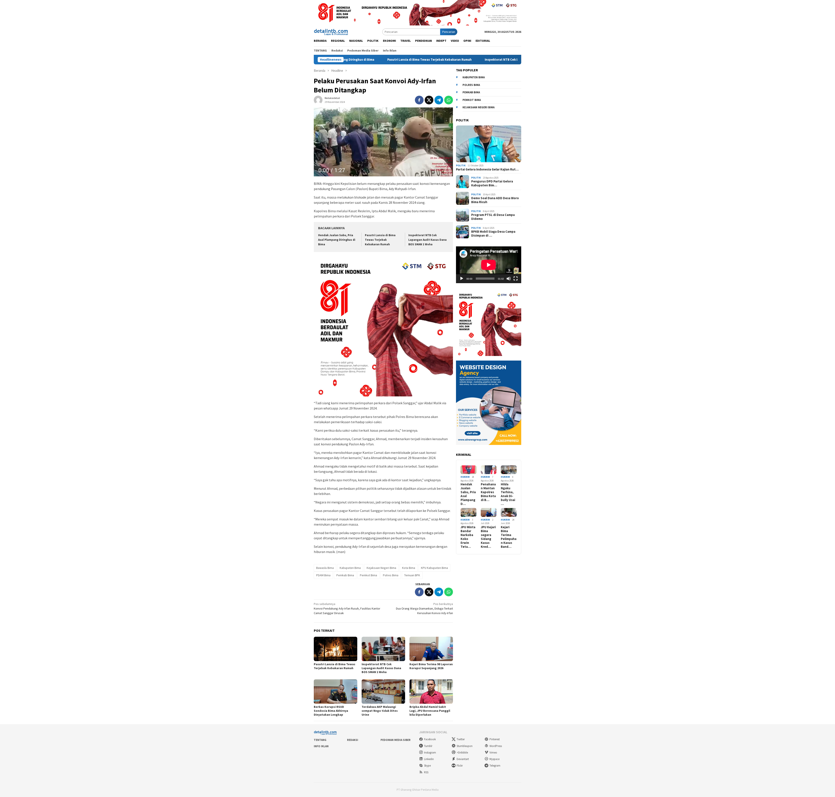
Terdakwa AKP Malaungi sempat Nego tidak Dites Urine (380, 711)
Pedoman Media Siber (396, 740)
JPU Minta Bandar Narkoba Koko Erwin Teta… (468, 537)
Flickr (460, 765)
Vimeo (493, 752)
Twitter (461, 739)
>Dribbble (462, 752)
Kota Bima (408, 568)
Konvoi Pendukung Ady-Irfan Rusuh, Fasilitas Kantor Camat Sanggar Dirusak (347, 608)
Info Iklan (321, 746)
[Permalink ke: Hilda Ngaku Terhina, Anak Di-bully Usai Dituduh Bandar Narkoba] (509, 469)
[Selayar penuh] (515, 278)
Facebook (430, 739)
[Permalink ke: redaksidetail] (318, 100)
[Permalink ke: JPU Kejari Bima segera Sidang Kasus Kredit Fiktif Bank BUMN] (489, 512)
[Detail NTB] (331, 31)
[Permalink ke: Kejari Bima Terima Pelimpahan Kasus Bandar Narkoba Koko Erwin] (509, 512)
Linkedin (429, 759)
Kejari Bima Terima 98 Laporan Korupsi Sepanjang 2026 (431, 666)
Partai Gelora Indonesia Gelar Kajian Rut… (487, 169)
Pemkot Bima (368, 575)
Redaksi (352, 740)
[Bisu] (508, 278)
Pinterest (494, 739)
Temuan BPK (412, 575)
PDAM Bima (323, 575)
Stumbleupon (465, 746)
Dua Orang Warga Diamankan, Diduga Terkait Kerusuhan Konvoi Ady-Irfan (424, 608)
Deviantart (463, 759)
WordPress (495, 746)
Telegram (494, 765)
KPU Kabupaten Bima (434, 568)
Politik (461, 165)
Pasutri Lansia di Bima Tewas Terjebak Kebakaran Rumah (381, 60)
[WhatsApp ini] (448, 100)
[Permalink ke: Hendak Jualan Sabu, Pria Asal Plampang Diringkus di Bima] (468, 469)
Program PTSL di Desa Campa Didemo (493, 217)
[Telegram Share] (438, 100)
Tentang (320, 740)
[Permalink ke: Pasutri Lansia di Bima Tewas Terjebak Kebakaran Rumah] (335, 649)
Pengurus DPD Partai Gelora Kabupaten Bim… (492, 183)
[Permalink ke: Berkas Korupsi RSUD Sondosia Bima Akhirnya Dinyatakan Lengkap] (335, 691)
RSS (426, 772)
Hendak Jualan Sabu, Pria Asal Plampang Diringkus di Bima (336, 239)
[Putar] (461, 278)
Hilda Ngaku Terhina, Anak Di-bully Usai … (508, 494)
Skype (427, 765)
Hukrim (465, 476)
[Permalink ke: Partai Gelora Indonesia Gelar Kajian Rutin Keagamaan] (488, 143)
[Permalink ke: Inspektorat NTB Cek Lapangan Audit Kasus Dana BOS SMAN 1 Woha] (383, 649)
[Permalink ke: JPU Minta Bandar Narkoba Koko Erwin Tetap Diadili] (468, 512)
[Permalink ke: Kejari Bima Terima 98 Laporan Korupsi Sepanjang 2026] (431, 649)
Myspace (494, 759)
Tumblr (428, 746)
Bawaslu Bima (325, 568)
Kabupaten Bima (350, 568)
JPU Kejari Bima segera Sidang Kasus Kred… (488, 537)
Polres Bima (390, 575)
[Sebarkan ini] (419, 100)
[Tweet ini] (429, 100)
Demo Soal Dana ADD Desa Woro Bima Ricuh (495, 200)
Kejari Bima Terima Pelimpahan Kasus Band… (508, 537)
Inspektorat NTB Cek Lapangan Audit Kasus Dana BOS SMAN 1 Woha (486, 60)
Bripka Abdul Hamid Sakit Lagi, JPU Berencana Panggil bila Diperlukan (429, 711)
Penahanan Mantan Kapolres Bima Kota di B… (488, 492)
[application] (488, 264)
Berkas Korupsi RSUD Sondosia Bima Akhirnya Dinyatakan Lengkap (331, 711)
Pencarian (448, 32)
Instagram (430, 752)
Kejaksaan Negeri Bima (381, 568)
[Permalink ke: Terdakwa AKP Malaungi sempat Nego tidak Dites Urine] (383, 691)
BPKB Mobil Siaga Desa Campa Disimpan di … (493, 233)
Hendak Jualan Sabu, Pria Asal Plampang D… (468, 494)
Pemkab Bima (345, 575)
